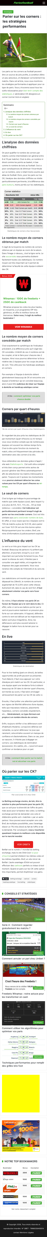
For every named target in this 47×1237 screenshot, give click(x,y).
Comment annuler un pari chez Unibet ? (23, 958)
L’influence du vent (13, 129)
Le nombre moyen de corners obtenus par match (23, 115)
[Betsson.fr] (21, 1151)
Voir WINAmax (23, 327)
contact (16, 1232)
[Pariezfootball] (24, 3)
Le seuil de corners (15, 127)
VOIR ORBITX (23, 844)
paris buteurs (8, 185)
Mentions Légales (27, 1232)
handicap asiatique (9, 882)
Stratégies (8, 12)
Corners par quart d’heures (18, 124)
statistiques (31, 882)
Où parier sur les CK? (13, 135)
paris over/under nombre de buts (28, 517)
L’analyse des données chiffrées (18, 112)
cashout (26, 879)
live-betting (21, 882)
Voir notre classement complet (23, 1209)
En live (8, 132)
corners (34, 879)
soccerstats (11, 256)
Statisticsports (16, 464)
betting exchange (16, 879)
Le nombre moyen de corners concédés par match (24, 120)
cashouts (18, 865)
